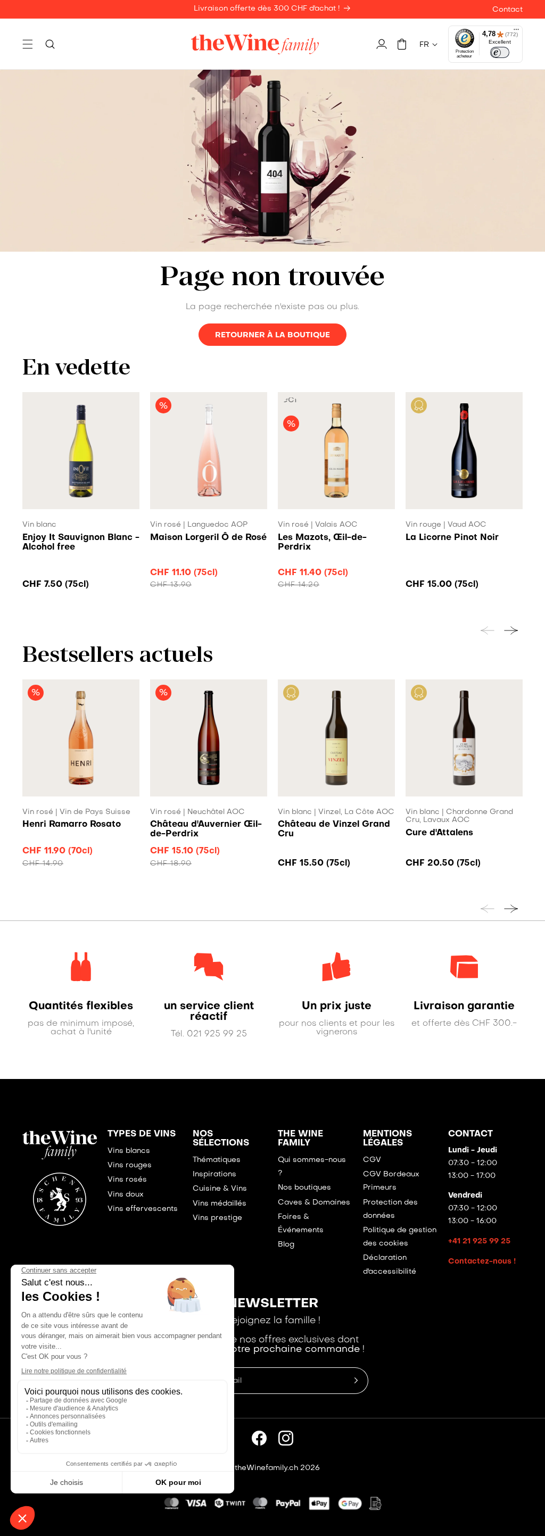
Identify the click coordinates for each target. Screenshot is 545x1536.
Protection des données (390, 1209)
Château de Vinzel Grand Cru (334, 829)
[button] (27, 44)
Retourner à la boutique (272, 335)
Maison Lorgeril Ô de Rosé (208, 538)
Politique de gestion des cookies (399, 1237)
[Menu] (516, 32)
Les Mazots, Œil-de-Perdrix (322, 543)
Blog (286, 1244)
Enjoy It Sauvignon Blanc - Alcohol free (80, 543)
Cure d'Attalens (439, 833)
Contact (507, 9)
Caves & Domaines (314, 1202)
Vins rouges (130, 1165)
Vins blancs (129, 1151)
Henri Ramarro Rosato (71, 824)
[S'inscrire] (356, 1380)
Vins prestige (217, 1218)
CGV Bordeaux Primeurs (391, 1181)
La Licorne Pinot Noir (452, 538)
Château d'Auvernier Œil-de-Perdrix (206, 829)
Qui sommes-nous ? (312, 1167)
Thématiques (217, 1160)
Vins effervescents (143, 1209)
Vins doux (126, 1194)
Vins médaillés (219, 1203)
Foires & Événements (301, 1224)
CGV (372, 1160)
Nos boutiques (304, 1187)
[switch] (499, 53)
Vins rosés (127, 1179)
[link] (80, 1006)
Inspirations (214, 1174)
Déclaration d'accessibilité (389, 1265)
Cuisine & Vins (220, 1188)
